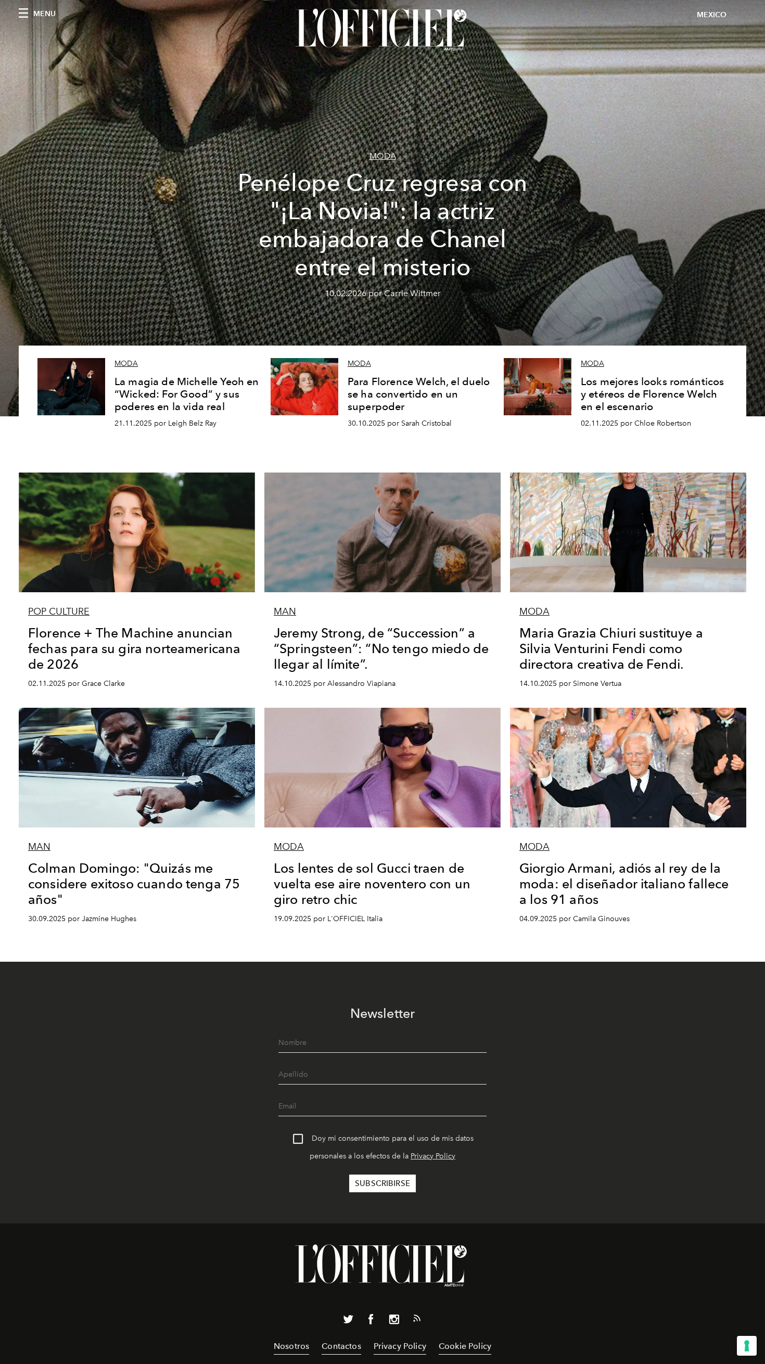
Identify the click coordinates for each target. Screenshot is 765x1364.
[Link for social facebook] (371, 1321)
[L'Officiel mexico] (382, 29)
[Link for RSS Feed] (417, 1320)
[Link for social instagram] (394, 1321)
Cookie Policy (465, 1346)
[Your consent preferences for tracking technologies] (747, 1346)
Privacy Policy (433, 1156)
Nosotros (291, 1346)
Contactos (341, 1346)
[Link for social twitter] (348, 1321)
